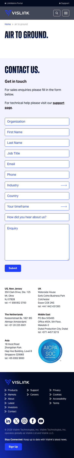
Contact (12, 411)
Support (65, 3)
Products (12, 390)
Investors (12, 407)
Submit (13, 268)
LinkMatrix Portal (15, 3)
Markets (12, 394)
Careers (34, 394)
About (11, 398)
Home (8, 24)
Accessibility (59, 398)
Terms (56, 403)
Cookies (57, 394)
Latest (11, 403)
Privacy (57, 390)
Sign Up (13, 446)
